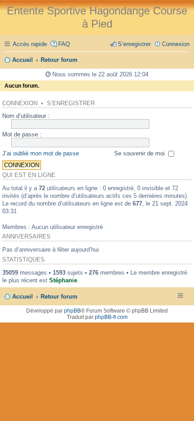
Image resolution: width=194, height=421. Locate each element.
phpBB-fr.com (111, 317)
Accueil (22, 296)
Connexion (19, 103)
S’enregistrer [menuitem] (134, 44)
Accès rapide (30, 44)
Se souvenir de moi (140, 153)
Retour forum (59, 296)
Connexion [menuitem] (175, 44)
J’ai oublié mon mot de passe (40, 153)
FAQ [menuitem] (64, 44)
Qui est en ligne (28, 175)
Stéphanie (63, 280)
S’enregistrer (71, 103)
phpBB (72, 311)
